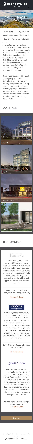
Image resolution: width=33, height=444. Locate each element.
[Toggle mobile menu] (29, 8)
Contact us (26, 439)
